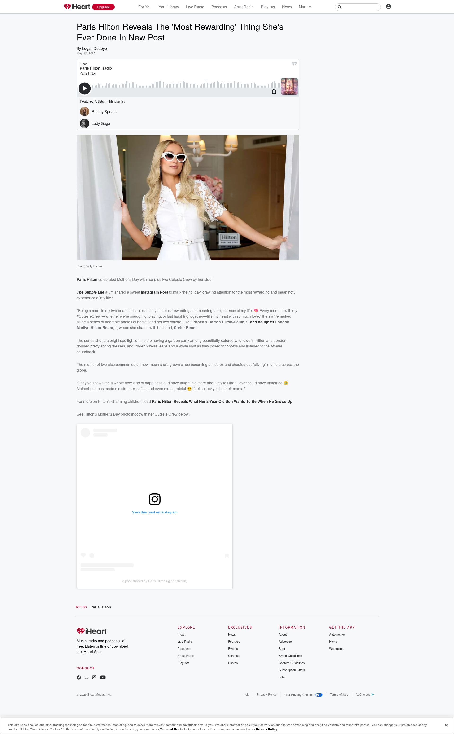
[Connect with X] (86, 678)
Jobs (282, 677)
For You (145, 6)
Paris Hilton (87, 279)
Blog (282, 648)
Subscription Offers (292, 670)
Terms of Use (339, 694)
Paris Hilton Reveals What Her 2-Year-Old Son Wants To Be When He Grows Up (222, 401)
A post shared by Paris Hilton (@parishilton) (154, 581)
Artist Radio (244, 6)
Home (333, 641)
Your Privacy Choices (299, 694)
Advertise (285, 641)
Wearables (336, 648)
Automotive (337, 634)
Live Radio (195, 6)
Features (234, 641)
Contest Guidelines (292, 662)
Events (233, 648)
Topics (81, 607)
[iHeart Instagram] (94, 678)
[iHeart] (77, 7)
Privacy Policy (267, 694)
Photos (233, 662)
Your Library (169, 6)
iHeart (182, 634)
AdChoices (363, 694)
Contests (234, 655)
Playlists (268, 6)
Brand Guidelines (290, 655)
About (283, 634)
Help (246, 694)
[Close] (446, 725)
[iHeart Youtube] (103, 678)
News (287, 6)
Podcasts (219, 6)
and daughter (262, 322)
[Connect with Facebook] (79, 678)
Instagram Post (154, 292)
